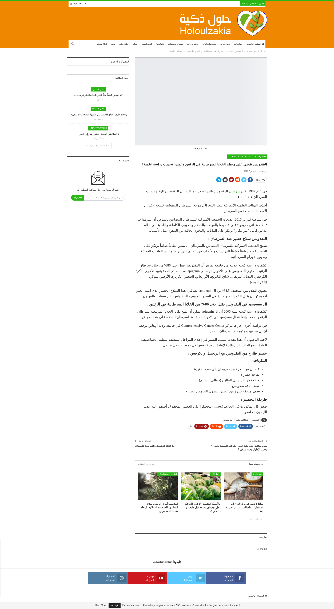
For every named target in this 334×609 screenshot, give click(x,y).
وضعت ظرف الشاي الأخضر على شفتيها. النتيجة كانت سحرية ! (98, 114)
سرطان (234, 191)
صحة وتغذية (260, 156)
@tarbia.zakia (162, 562)
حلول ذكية (238, 44)
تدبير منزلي (225, 44)
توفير (113, 44)
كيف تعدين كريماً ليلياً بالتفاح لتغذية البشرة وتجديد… (98, 95)
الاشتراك (77, 197)
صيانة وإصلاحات (209, 44)
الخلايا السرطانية (242, 420)
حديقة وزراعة (192, 44)
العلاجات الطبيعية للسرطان (239, 156)
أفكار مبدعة (102, 44)
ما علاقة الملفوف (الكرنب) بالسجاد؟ (154, 445)
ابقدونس (255, 420)
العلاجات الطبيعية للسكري (167, 474)
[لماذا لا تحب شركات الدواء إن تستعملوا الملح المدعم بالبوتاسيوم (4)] (243, 486)
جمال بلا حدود (98, 89)
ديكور (134, 44)
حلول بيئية (123, 44)
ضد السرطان (227, 420)
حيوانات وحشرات (175, 44)
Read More (100, 605)
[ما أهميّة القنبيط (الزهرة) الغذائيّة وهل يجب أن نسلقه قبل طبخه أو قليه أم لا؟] (201, 486)
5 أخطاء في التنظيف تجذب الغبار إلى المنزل (98, 134)
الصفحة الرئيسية (254, 44)
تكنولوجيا (160, 44)
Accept (114, 605)
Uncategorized (98, 128)
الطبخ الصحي (146, 44)
